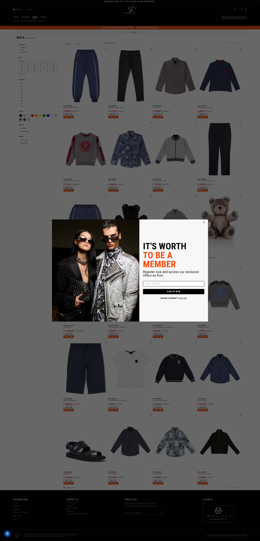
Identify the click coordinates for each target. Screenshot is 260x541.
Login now (182, 298)
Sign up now (173, 291)
